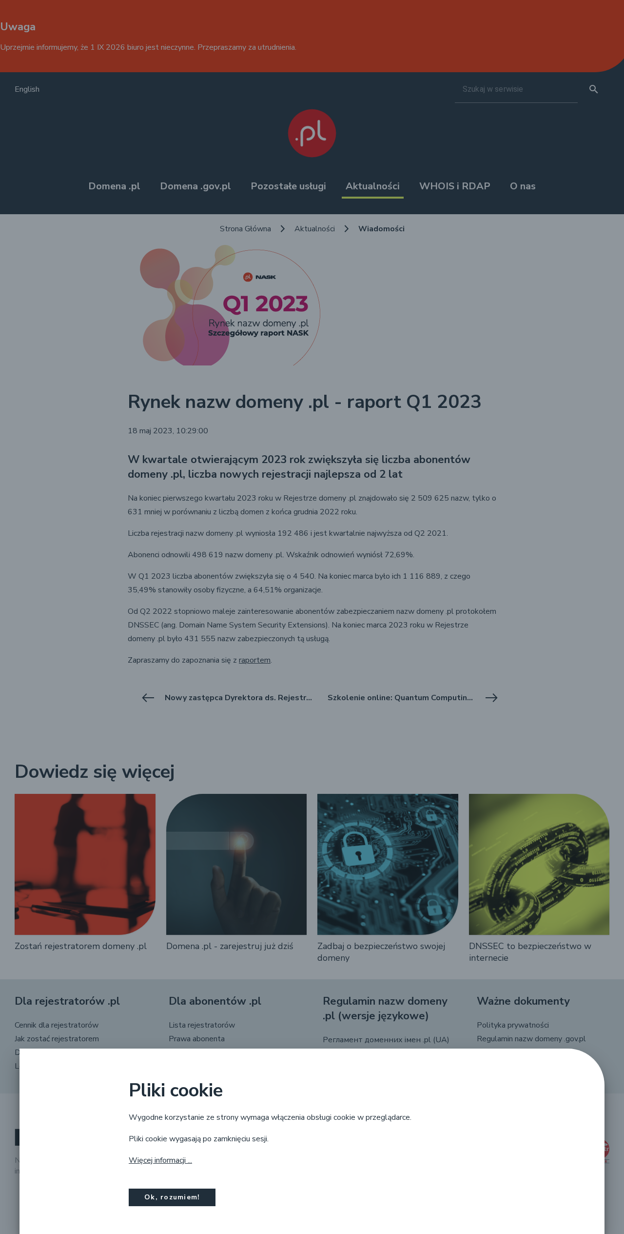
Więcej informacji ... (160, 1160)
